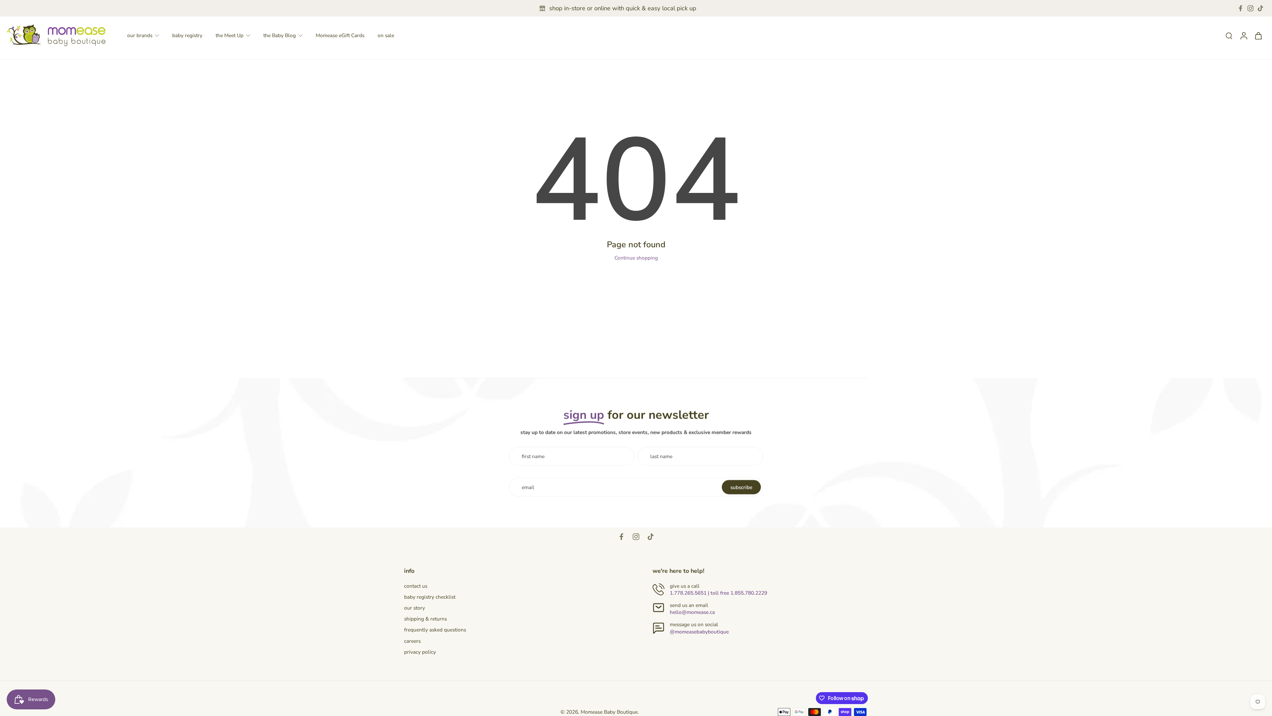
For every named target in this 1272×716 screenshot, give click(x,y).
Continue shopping (636, 257)
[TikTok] (1260, 8)
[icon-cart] (1258, 35)
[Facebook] (1241, 8)
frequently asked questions (435, 629)
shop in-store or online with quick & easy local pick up (622, 8)
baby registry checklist (429, 596)
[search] (1229, 35)
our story (414, 607)
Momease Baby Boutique (609, 711)
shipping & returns (425, 618)
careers (412, 640)
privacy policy (420, 651)
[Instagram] (1250, 8)
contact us (415, 585)
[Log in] (1243, 35)
